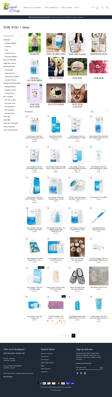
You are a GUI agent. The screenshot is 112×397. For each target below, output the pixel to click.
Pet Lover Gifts (10, 103)
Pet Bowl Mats (10, 113)
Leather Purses (10, 53)
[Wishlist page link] (92, 7)
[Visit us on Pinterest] (81, 373)
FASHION (7, 40)
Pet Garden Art (10, 106)
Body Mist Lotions (10, 63)
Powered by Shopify (56, 390)
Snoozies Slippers (11, 56)
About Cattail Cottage (47, 362)
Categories (9, 36)
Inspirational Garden (12, 76)
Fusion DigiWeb (67, 387)
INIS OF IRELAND (10, 60)
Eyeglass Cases (10, 90)
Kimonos (8, 46)
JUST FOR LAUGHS (11, 130)
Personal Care (10, 93)
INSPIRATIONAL (9, 66)
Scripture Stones (10, 80)
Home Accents (10, 73)
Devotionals (9, 70)
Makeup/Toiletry (10, 86)
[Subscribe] (101, 367)
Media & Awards (45, 368)
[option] (56, 17)
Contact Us (44, 371)
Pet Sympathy (9, 110)
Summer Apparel (10, 43)
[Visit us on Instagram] (85, 373)
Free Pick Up (45, 356)
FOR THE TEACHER (11, 123)
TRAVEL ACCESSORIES (12, 83)
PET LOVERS (8, 97)
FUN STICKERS (9, 127)
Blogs (42, 365)
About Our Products (47, 353)
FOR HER (7, 120)
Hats (6, 50)
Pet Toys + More (10, 100)
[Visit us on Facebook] (77, 373)
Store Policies (45, 359)
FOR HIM (7, 117)
